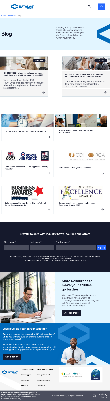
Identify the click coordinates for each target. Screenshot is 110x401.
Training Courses (27, 369)
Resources (12, 16)
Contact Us (41, 385)
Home (3, 16)
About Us (24, 385)
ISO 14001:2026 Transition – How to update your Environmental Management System (84, 75)
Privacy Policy (80, 260)
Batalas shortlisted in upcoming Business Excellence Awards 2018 (77, 204)
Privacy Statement (43, 375)
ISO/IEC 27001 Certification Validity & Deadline (25, 131)
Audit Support (26, 375)
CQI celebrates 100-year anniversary (75, 168)
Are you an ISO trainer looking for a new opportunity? (76, 131)
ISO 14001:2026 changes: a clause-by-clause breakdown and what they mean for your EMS (23, 74)
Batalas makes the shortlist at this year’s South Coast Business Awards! (25, 204)
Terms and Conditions (62, 260)
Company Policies (43, 380)
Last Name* (36, 242)
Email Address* (63, 242)
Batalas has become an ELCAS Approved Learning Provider (27, 168)
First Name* (10, 242)
